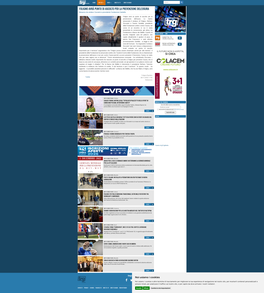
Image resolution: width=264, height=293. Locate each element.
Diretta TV (117, 3)
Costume (116, 208)
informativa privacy (178, 109)
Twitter (87, 77)
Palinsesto (98, 288)
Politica (116, 98)
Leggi (147, 111)
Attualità (116, 158)
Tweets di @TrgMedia (161, 145)
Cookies (92, 288)
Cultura (116, 115)
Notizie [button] (101, 3)
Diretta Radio (127, 3)
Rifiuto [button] (146, 288)
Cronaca (116, 131)
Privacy (86, 288)
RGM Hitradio (123, 288)
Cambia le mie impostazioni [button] (160, 288)
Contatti (80, 288)
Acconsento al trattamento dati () (171, 109)
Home (95, 2)
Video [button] (108, 3)
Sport (115, 225)
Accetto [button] (139, 288)
